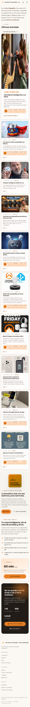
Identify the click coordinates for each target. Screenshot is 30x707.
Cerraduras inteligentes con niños (15, 96)
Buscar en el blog (5, 662)
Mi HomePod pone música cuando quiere (14, 254)
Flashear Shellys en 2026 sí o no (13, 183)
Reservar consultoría (6, 687)
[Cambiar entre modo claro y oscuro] (23, 2)
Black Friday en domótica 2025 (13, 336)
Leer (4, 157)
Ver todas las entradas (9, 32)
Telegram (3, 675)
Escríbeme (4, 685)
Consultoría (4, 655)
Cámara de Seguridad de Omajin (13, 412)
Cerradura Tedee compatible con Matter (14, 143)
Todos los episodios (20, 511)
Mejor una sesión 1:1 (15, 628)
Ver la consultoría (15, 576)
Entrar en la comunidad (16, 624)
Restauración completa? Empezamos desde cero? (11, 377)
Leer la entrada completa (10, 115)
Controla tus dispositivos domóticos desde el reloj (15, 217)
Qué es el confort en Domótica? (13, 453)
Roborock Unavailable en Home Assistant (13, 294)
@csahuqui (4, 677)
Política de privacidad (6, 690)
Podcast (3, 657)
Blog (2, 660)
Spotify (7, 511)
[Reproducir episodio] (5, 111)
